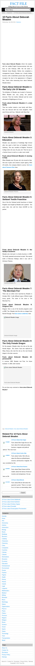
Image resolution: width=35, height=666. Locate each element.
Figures (4, 575)
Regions (4, 617)
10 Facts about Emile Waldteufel (11, 499)
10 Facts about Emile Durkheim (11, 502)
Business (9, 13)
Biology (4, 529)
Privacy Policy (6, 654)
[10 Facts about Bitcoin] (6, 482)
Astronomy (5, 523)
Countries (4, 550)
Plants (4, 611)
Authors (4, 525)
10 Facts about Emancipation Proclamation (14, 508)
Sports (4, 629)
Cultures (4, 554)
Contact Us (5, 650)
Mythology (5, 602)
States (4, 631)
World (3, 640)
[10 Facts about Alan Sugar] (6, 441)
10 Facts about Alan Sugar (18, 440)
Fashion (4, 572)
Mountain (4, 597)
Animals (4, 516)
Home (3, 13)
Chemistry (5, 543)
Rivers (4, 622)
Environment (5, 568)
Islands (4, 584)
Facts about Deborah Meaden (21, 428)
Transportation (6, 638)
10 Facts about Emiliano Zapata (11, 504)
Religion (4, 620)
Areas (3, 518)
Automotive (5, 527)
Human (4, 581)
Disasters (4, 559)
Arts (3, 520)
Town (3, 636)
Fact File (18, 4)
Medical (4, 593)
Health (4, 577)
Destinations (5, 557)
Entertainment (6, 566)
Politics (4, 613)
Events (4, 570)
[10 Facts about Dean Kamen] (6, 468)
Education (5, 563)
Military (4, 595)
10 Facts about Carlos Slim (18, 453)
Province (4, 615)
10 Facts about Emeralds (9, 506)
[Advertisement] (17, 43)
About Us (4, 648)
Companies (5, 547)
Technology (5, 633)
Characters (5, 541)
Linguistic (4, 588)
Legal (3, 586)
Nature (4, 604)
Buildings (4, 534)
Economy (4, 561)
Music (3, 599)
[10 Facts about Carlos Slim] (6, 455)
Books (4, 532)
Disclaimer (5, 652)
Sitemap (4, 657)
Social (3, 627)
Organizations (6, 606)
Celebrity (4, 538)
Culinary (4, 552)
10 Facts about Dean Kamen (19, 466)
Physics (4, 608)
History (4, 579)
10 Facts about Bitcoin (17, 480)
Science (4, 624)
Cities (3, 545)
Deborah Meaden (9, 428)
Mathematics (5, 590)
